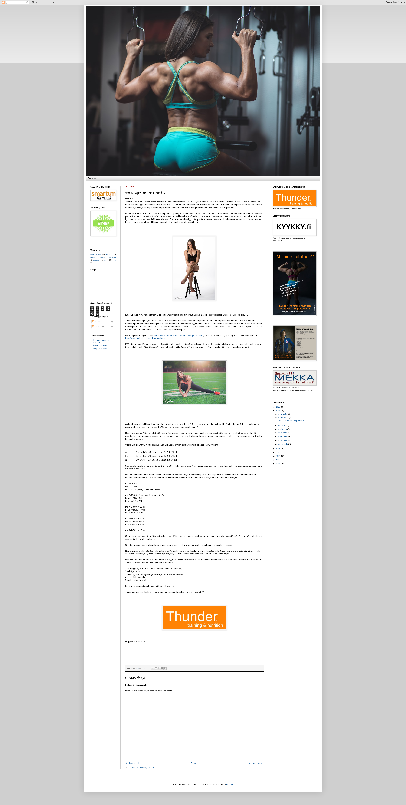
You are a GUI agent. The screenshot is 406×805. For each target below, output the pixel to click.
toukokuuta (283, 433)
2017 (278, 411)
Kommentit (99, 327)
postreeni (96, 260)
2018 (278, 407)
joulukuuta (282, 414)
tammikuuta (283, 444)
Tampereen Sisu (100, 349)
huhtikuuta (282, 437)
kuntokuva (112, 257)
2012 (278, 464)
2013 (278, 460)
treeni (113, 260)
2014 (278, 456)
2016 (278, 449)
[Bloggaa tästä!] (155, 668)
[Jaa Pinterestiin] (165, 668)
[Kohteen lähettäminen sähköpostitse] (152, 668)
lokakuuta (282, 425)
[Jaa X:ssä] (158, 668)
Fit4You (109, 254)
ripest (106, 260)
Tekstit (97, 322)
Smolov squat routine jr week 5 (291, 421)
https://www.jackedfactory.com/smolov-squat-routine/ (178, 335)
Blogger (229, 784)
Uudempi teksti (132, 763)
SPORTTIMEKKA (100, 346)
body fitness (95, 254)
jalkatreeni (94, 257)
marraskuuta (283, 418)
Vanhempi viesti (255, 763)
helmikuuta (283, 440)
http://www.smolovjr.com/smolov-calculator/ (145, 338)
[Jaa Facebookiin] (162, 668)
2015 (278, 452)
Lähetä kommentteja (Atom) (142, 767)
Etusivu (92, 178)
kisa (103, 257)
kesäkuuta (282, 429)
